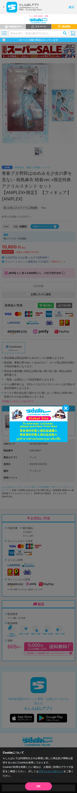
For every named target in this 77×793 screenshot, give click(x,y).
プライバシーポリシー (51, 771)
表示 (71, 7)
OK (38, 786)
